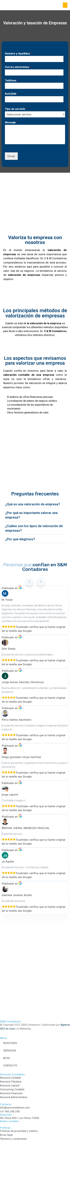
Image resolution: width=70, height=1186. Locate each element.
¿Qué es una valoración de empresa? (32, 504)
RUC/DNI (11, 93)
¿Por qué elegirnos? (20, 539)
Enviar (11, 156)
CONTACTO (10, 1065)
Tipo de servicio (16, 108)
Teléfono (11, 80)
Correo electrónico (18, 67)
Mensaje (11, 122)
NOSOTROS (10, 1043)
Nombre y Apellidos (18, 53)
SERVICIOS (9, 1050)
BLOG (6, 1058)
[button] (65, 5)
